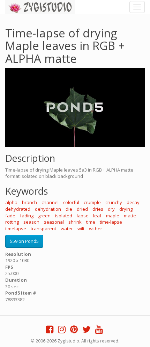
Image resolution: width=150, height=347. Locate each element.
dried (82, 209)
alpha (11, 202)
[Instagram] (62, 331)
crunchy (113, 202)
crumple (92, 202)
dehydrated (17, 209)
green (44, 215)
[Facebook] (49, 331)
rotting (12, 222)
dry (111, 209)
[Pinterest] (74, 331)
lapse (83, 215)
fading (26, 215)
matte (130, 215)
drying (126, 209)
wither (95, 228)
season (31, 222)
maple (112, 215)
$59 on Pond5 (24, 241)
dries (97, 209)
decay (133, 202)
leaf (97, 215)
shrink (75, 222)
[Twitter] (86, 331)
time (90, 222)
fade (10, 215)
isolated (63, 215)
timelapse (15, 228)
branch (29, 202)
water (67, 228)
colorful (71, 202)
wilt (80, 228)
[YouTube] (99, 331)
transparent (43, 228)
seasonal (54, 222)
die (69, 209)
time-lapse (111, 222)
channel (50, 202)
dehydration (48, 209)
